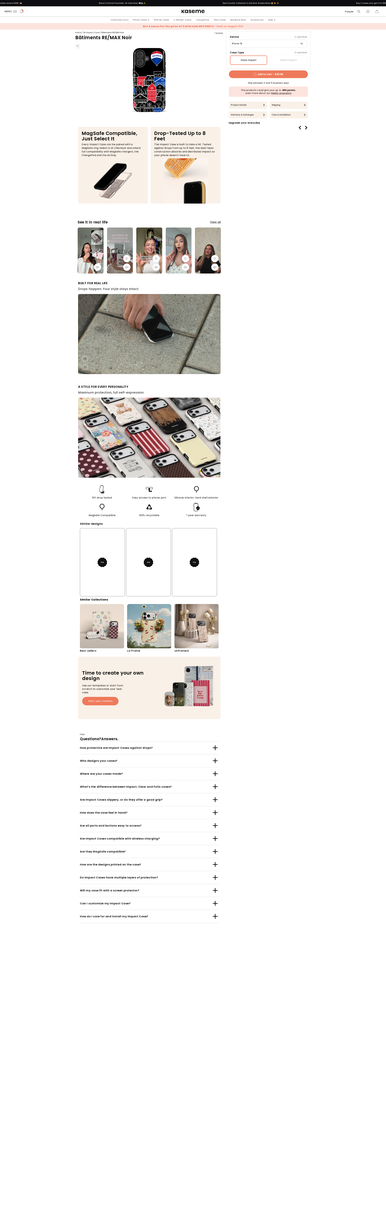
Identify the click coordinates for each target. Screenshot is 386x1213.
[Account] (367, 11)
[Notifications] (21, 11)
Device (234, 37)
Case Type (237, 52)
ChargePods (202, 19)
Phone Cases (140, 19)
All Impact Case (91, 32)
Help (270, 19)
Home (78, 32)
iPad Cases (220, 19)
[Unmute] (97, 267)
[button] (358, 11)
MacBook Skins (238, 19)
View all (215, 222)
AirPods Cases (161, 19)
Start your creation (100, 701)
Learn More (302, 37)
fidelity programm (281, 93)
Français (349, 11)
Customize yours (119, 19)
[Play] (126, 258)
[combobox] (268, 43)
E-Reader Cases (182, 19)
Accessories (257, 19)
